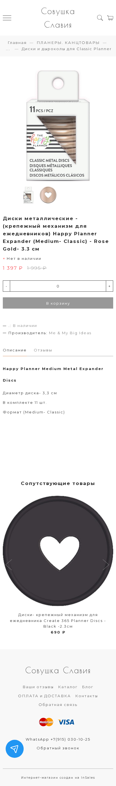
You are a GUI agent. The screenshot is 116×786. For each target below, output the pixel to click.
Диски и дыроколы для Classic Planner (67, 49)
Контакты (86, 696)
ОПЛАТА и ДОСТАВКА (44, 696)
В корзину (58, 303)
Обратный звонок (58, 748)
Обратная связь (58, 704)
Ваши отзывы (38, 687)
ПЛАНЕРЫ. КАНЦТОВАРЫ (68, 42)
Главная (17, 42)
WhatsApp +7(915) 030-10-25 (58, 739)
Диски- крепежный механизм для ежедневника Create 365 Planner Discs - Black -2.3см (58, 620)
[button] (9, 565)
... (8, 49)
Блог (87, 687)
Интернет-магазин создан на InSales (58, 778)
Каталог (68, 687)
